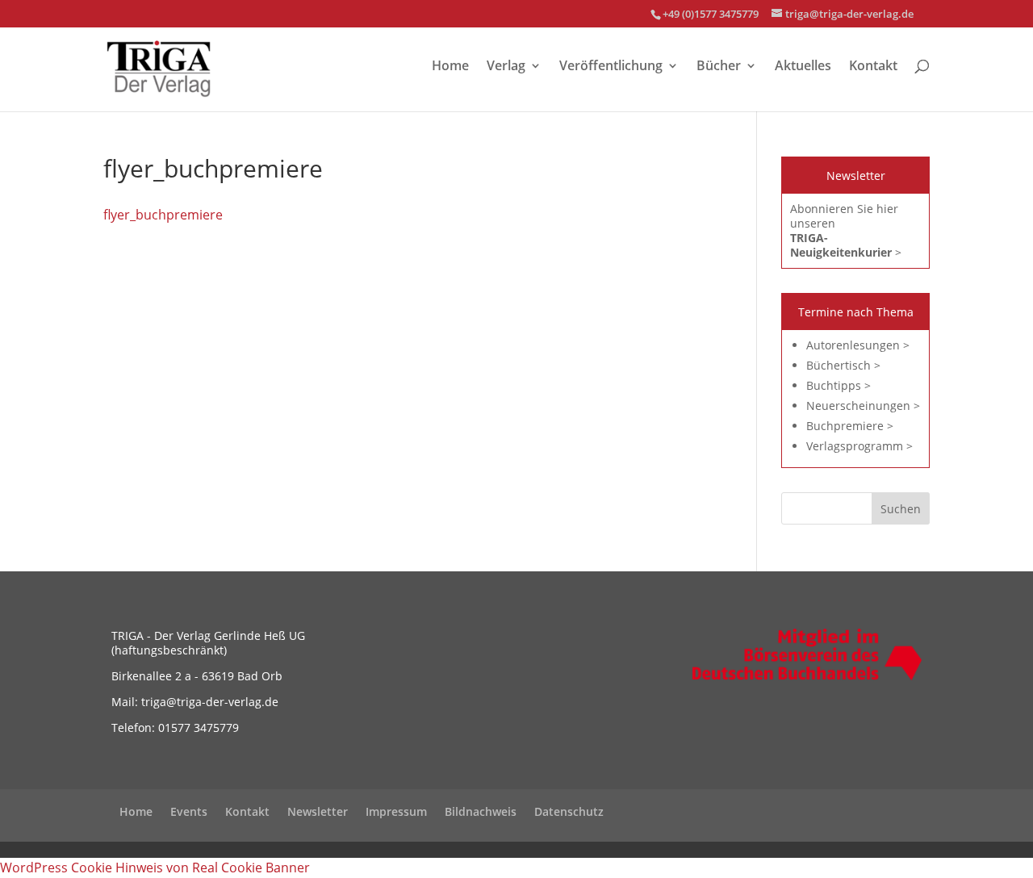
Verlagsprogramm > (859, 446)
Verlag (506, 67)
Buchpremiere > (849, 425)
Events (188, 811)
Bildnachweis (480, 811)
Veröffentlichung (611, 67)
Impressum (396, 811)
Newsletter (317, 811)
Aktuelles (803, 67)
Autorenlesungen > (858, 345)
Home (450, 67)
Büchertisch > (843, 365)
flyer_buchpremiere (163, 215)
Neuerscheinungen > (863, 405)
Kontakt (873, 67)
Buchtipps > (838, 385)
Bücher (718, 67)
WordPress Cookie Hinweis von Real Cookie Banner (155, 867)
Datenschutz (569, 811)
